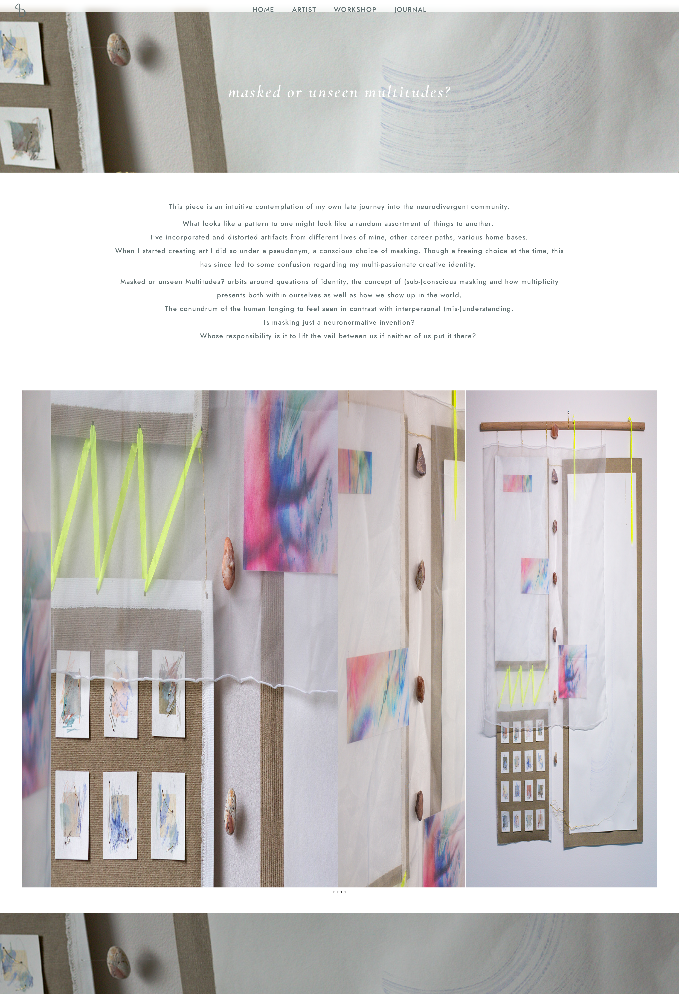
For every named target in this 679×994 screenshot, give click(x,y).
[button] (334, 892)
